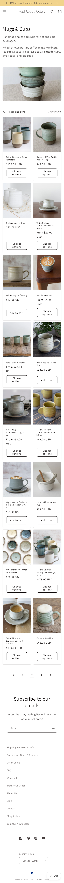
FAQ (9, 770)
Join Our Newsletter (18, 823)
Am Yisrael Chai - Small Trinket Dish (16, 571)
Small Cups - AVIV (45, 295)
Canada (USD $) (30, 860)
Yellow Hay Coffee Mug (16, 295)
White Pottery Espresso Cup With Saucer (45, 225)
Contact (11, 808)
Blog (9, 800)
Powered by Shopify (42, 879)
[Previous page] (13, 675)
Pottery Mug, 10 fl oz (15, 223)
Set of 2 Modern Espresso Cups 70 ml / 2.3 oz (47, 432)
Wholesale (12, 778)
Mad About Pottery (28, 879)
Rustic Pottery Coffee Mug (46, 364)
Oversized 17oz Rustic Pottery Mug (47, 158)
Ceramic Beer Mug (45, 638)
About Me (12, 793)
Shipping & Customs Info (20, 747)
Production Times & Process (22, 755)
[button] (4, 11)
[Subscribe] (53, 729)
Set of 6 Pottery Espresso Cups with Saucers (15, 641)
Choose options (17, 173)
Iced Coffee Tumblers (16, 362)
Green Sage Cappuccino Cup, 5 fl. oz (16, 432)
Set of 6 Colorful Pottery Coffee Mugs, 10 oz (46, 572)
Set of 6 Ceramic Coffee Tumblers (16, 158)
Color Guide (13, 762)
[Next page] (50, 675)
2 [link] (32, 675)
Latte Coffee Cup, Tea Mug (46, 503)
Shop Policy (13, 816)
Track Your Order (16, 785)
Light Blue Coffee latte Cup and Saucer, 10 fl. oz (16, 505)
